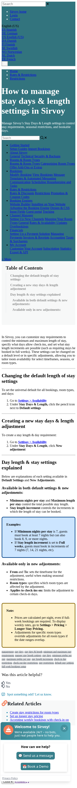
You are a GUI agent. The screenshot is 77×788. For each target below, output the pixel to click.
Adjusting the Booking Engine (29, 208)
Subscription (51, 248)
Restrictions (17, 78)
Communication (20, 182)
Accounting (57, 237)
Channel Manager (21, 215)
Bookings (16, 171)
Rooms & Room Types (25, 160)
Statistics (65, 248)
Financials (16, 230)
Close (7, 781)
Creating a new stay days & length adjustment (34, 286)
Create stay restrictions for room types (34, 712)
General (15, 156)
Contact (15, 19)
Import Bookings (39, 149)
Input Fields (17, 211)
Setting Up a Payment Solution (30, 234)
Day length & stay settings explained (35, 294)
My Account (18, 245)
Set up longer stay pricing (26, 716)
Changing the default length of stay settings (34, 277)
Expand (20, 781)
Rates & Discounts (22, 193)
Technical (27, 156)
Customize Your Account (26, 248)
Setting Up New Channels (27, 219)
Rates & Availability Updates (48, 222)
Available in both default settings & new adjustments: (40, 302)
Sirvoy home (18, 11)
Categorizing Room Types (58, 163)
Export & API (19, 252)
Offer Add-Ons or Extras (26, 167)
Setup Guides (18, 149)
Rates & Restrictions (23, 75)
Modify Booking (21, 174)
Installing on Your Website (48, 204)
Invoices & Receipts (36, 237)
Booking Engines (21, 200)
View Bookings (42, 174)
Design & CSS (60, 208)
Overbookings (19, 226)
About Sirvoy (19, 152)
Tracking (48, 211)
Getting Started (19, 145)
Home (14, 71)
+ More (6, 259)
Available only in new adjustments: (36, 309)
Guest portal (34, 211)
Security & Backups (47, 156)
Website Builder (20, 204)
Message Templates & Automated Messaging (37, 176)
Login (14, 15)
